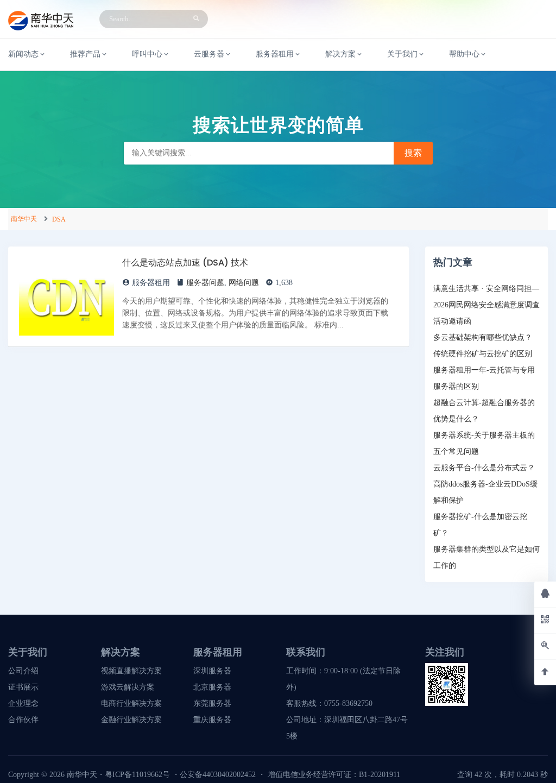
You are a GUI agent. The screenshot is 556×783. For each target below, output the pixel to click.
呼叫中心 (147, 54)
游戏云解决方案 (127, 687)
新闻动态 (23, 54)
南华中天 (24, 219)
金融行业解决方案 (131, 720)
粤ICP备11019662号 (137, 775)
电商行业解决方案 (131, 703)
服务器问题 (205, 283)
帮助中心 (464, 54)
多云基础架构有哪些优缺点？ (482, 337)
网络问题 (244, 283)
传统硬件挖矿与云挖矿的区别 (482, 354)
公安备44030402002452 (218, 775)
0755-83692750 (348, 703)
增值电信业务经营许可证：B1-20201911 (334, 775)
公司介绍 (23, 671)
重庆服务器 (212, 720)
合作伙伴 (23, 720)
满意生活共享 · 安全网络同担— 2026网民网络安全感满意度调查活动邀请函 (486, 305)
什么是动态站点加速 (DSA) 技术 (185, 262)
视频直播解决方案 (131, 671)
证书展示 (23, 687)
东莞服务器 (212, 703)
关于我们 (402, 54)
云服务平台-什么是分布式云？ (484, 468)
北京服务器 (212, 687)
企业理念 (23, 703)
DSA (59, 219)
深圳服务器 (212, 671)
